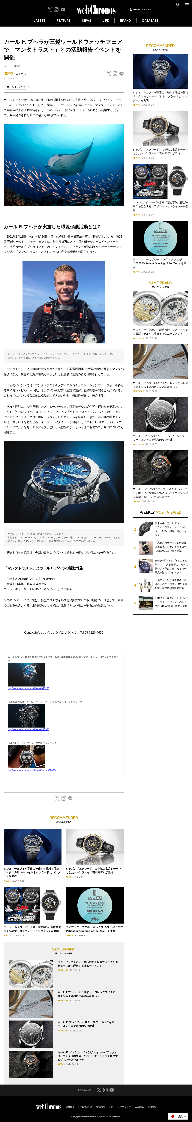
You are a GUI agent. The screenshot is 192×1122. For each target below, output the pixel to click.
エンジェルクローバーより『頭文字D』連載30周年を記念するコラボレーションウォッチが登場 (160, 206)
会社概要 (70, 1106)
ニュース (21, 73)
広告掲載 (139, 1106)
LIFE (106, 20)
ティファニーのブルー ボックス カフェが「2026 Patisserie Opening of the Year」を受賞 (159, 263)
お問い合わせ (85, 1106)
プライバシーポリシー (119, 1106)
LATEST (39, 20)
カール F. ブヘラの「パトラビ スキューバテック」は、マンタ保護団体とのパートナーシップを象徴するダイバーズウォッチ (88, 1056)
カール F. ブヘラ (16, 86)
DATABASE (150, 20)
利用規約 (100, 1106)
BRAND (125, 20)
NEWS (86, 20)
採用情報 (151, 1106)
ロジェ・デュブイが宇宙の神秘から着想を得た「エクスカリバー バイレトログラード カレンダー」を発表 (32, 872)
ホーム (7, 66)
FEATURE (63, 20)
